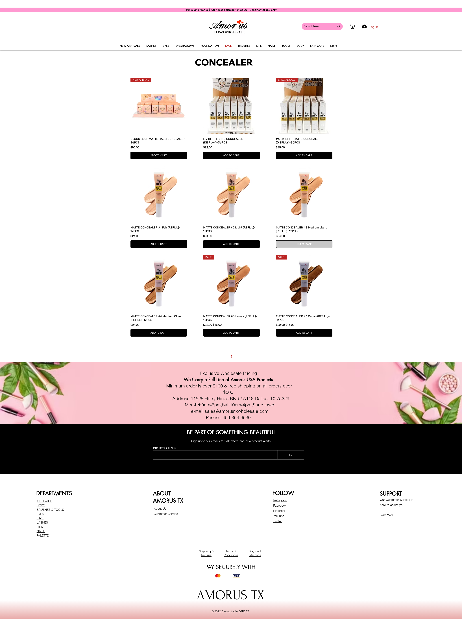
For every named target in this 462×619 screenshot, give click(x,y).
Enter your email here (164, 447)
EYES (40, 514)
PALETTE (43, 535)
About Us (160, 508)
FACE (40, 518)
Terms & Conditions (231, 553)
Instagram (280, 500)
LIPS (40, 527)
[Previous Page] (222, 356)
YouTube (278, 516)
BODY (41, 505)
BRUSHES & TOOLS (50, 509)
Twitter (277, 521)
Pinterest (279, 511)
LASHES (42, 522)
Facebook (279, 505)
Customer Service (166, 514)
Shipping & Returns (206, 553)
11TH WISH (44, 501)
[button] (353, 27)
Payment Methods (255, 553)
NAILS (41, 531)
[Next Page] (241, 356)
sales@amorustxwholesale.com (236, 411)
